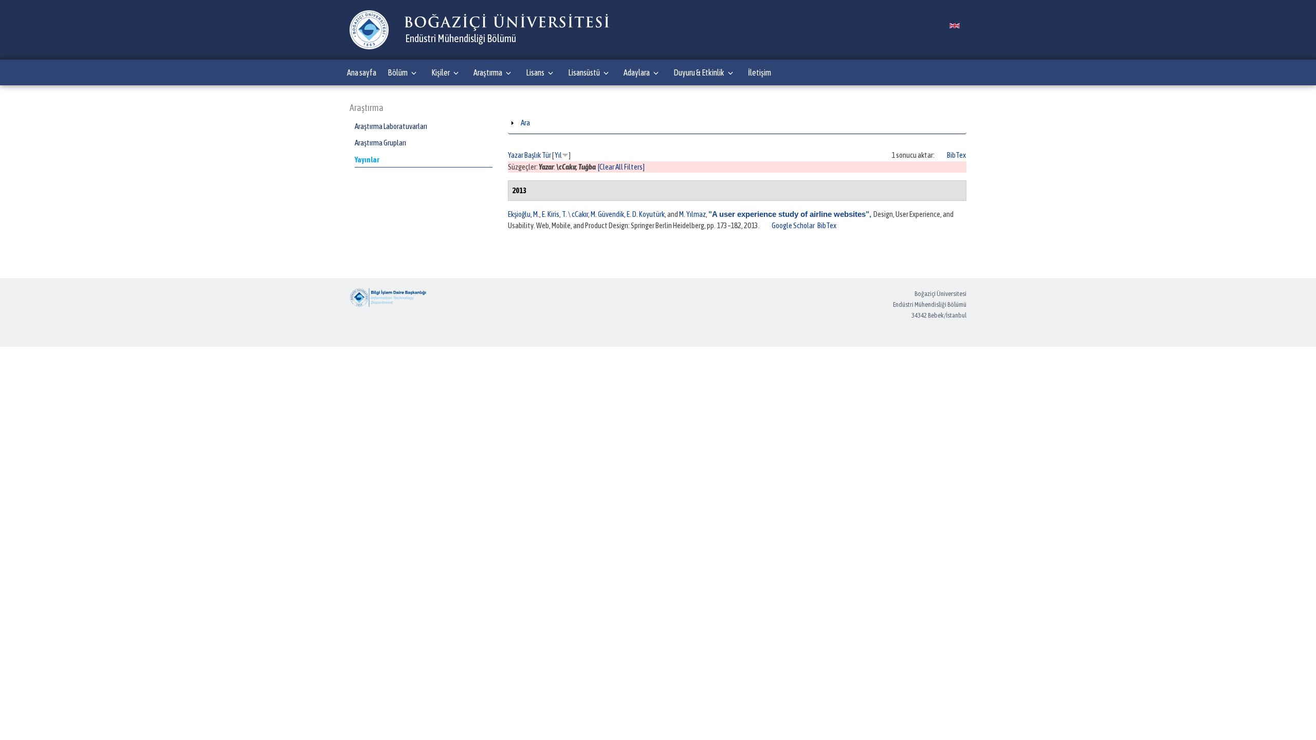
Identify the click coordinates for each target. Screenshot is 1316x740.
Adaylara (637, 72)
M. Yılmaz (692, 214)
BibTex (956, 155)
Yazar (515, 155)
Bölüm (398, 72)
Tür (546, 155)
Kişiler (440, 72)
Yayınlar (367, 159)
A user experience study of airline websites (789, 214)
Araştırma (487, 72)
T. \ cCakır (575, 214)
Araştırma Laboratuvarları (391, 126)
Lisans (535, 72)
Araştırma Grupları (380, 142)
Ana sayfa (361, 72)
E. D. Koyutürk (646, 214)
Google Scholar (793, 225)
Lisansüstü (584, 72)
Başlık (532, 155)
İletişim (759, 72)
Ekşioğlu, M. (523, 214)
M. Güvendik (607, 214)
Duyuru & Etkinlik (698, 72)
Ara (525, 122)
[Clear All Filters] (621, 166)
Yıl (558, 155)
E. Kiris (550, 214)
